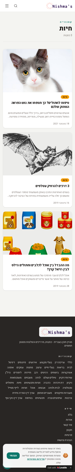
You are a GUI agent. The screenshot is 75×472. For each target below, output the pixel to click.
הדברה (47, 383)
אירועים (33, 362)
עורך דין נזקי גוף (13, 398)
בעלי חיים (49, 367)
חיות (65, 97)
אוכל (32, 388)
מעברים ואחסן (44, 393)
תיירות (27, 372)
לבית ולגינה (54, 388)
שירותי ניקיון (65, 378)
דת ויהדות (58, 383)
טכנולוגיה (67, 388)
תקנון (69, 430)
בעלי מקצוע (46, 362)
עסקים (20, 367)
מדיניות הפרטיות (36, 459)
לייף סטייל (13, 388)
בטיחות (28, 398)
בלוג (70, 415)
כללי (70, 362)
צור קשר (67, 425)
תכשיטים (40, 398)
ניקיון (69, 383)
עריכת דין (60, 362)
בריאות (60, 367)
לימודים (17, 372)
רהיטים (44, 372)
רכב (36, 372)
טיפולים (10, 383)
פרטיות (68, 435)
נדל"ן (8, 372)
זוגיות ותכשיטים (32, 383)
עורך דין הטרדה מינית (23, 393)
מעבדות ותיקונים (63, 393)
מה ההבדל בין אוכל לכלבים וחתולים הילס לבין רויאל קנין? (40, 267)
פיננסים (22, 362)
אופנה (10, 367)
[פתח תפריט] (7, 6)
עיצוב (39, 367)
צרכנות (68, 398)
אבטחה (41, 388)
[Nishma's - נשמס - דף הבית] (59, 6)
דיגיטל (11, 362)
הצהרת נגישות (64, 440)
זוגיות (24, 388)
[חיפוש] (16, 6)
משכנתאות (15, 378)
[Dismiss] (70, 467)
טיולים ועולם (50, 378)
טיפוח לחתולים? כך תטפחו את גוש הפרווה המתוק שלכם (40, 105)
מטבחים (28, 378)
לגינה (38, 378)
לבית (69, 367)
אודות (69, 420)
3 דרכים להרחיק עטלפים (52, 186)
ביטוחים (55, 372)
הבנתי (13, 455)
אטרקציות (67, 372)
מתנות (29, 367)
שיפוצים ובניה (55, 398)
